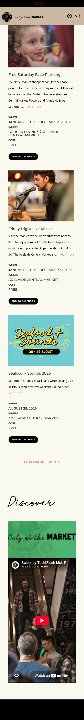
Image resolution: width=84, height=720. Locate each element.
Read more (33, 107)
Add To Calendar (23, 156)
